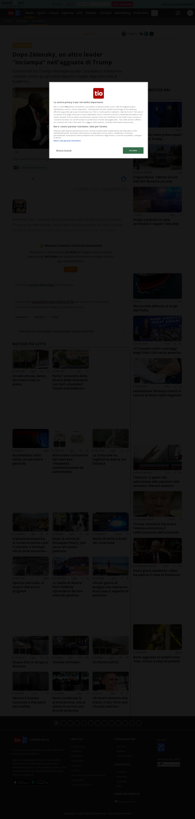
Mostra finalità (64, 150)
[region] (98, 120)
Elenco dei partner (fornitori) (67, 141)
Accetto (133, 150)
